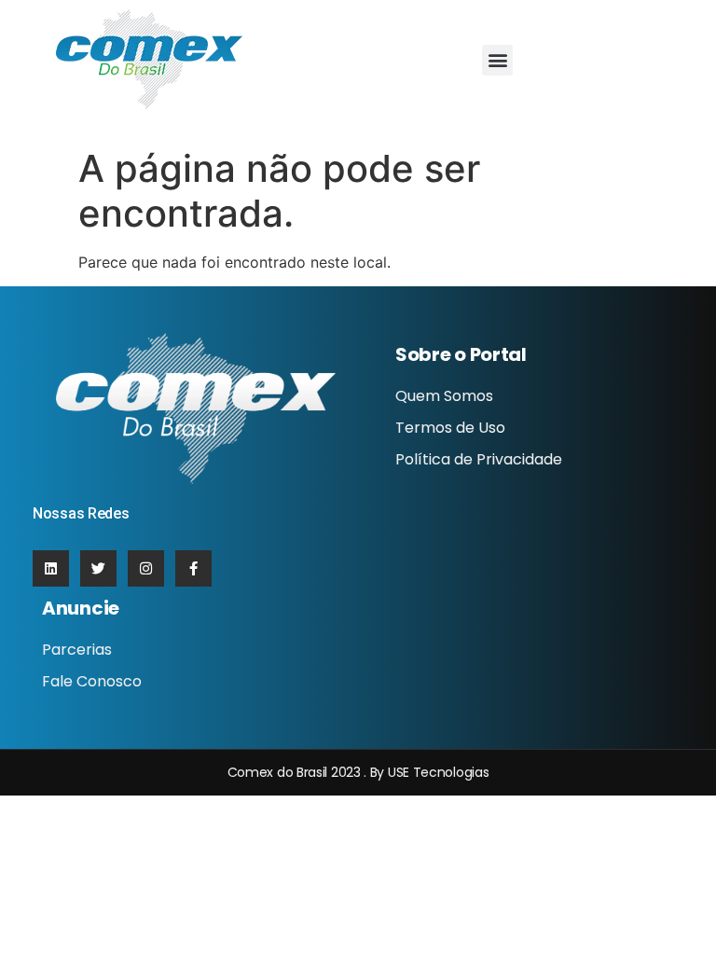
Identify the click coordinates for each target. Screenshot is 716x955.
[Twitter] (98, 568)
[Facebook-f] (193, 568)
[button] (497, 60)
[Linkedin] (51, 568)
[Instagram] (146, 568)
